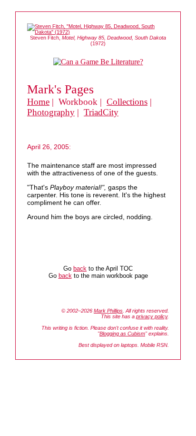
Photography (51, 112)
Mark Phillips (108, 311)
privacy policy (151, 316)
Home (38, 102)
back (80, 268)
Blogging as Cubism (122, 333)
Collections (127, 102)
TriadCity (101, 112)
